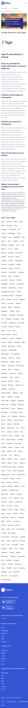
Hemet (3, 482)
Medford (9, 451)
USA (10, 8)
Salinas (3, 529)
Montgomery (12, 323)
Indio (17, 428)
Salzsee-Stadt (4, 517)
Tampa (20, 412)
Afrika (2, 639)
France (3, 689)
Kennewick (22, 416)
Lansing (11, 268)
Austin (2, 443)
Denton (11, 436)
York (23, 245)
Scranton (3, 276)
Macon (15, 568)
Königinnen (16, 560)
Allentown (15, 241)
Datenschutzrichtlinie (11, 701)
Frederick (11, 311)
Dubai (2, 664)
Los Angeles (4, 478)
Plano (22, 498)
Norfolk (19, 292)
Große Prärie (18, 502)
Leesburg (3, 381)
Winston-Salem (5, 401)
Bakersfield (16, 424)
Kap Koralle (12, 389)
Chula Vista (4, 436)
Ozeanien (3, 641)
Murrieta (3, 486)
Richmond (3, 253)
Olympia (10, 447)
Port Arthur (9, 506)
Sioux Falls (10, 257)
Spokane (22, 510)
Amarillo (3, 428)
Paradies (18, 552)
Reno (14, 451)
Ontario (9, 471)
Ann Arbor (17, 268)
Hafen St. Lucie (19, 385)
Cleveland (3, 237)
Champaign (8, 319)
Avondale (9, 432)
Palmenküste (4, 377)
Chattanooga (11, 366)
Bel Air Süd (4, 576)
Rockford (10, 327)
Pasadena (3, 510)
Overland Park (20, 284)
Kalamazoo (4, 272)
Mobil (17, 311)
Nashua (19, 264)
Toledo (19, 233)
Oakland (3, 463)
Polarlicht (9, 420)
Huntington (4, 572)
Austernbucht (16, 572)
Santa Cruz (18, 525)
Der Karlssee (12, 373)
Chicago (3, 233)
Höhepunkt (11, 358)
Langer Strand (21, 475)
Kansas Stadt (21, 323)
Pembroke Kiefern (6, 393)
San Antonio (15, 545)
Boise (16, 548)
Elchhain (3, 459)
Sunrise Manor (21, 556)
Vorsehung (20, 272)
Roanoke (20, 288)
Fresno (15, 463)
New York (3, 564)
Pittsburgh (3, 245)
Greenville (17, 342)
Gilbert (8, 541)
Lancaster (11, 280)
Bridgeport (22, 299)
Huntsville (3, 307)
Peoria (14, 331)
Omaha (3, 331)
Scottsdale (22, 537)
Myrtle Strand (19, 366)
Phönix (23, 486)
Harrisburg (11, 245)
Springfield (4, 229)
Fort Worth (4, 502)
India (2, 684)
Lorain (10, 237)
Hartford (9, 299)
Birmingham (12, 315)
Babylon (10, 307)
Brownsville (18, 443)
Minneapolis (16, 319)
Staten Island (18, 564)
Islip (10, 572)
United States (4, 673)
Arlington (17, 436)
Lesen (22, 241)
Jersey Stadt (4, 280)
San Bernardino (21, 529)
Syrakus (15, 222)
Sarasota (3, 416)
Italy (2, 675)
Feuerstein (4, 264)
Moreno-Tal (16, 482)
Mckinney (16, 498)
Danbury (3, 303)
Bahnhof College (10, 439)
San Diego (22, 541)
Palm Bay (10, 381)
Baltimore (3, 249)
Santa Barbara (12, 533)
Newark (17, 257)
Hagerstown (4, 311)
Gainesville (4, 350)
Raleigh (12, 362)
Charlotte (3, 366)
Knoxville (18, 358)
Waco (8, 545)
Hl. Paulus (4, 327)
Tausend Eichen (5, 537)
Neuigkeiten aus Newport (8, 292)
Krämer (3, 432)
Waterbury (18, 303)
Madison (11, 260)
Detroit (3, 299)
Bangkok (3, 653)
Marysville (3, 447)
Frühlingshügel (12, 350)
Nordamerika (4, 8)
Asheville (3, 342)
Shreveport (21, 404)
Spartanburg (21, 401)
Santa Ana (15, 541)
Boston (16, 225)
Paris (2, 661)
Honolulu (15, 334)
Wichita (16, 249)
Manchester (12, 264)
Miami (21, 393)
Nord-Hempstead (5, 580)
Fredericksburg (12, 288)
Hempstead (17, 307)
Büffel (20, 222)
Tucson (3, 545)
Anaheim (16, 432)
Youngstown (17, 276)
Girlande (11, 502)
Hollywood (15, 393)
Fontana (3, 471)
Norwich (15, 299)
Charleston (10, 397)
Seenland (3, 385)
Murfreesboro (4, 362)
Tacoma (9, 513)
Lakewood (16, 455)
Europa (3, 628)
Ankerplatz (4, 548)
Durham (12, 338)
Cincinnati (11, 284)
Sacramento (21, 517)
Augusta (22, 548)
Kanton (9, 241)
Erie (19, 229)
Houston (16, 506)
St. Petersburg (13, 412)
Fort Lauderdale (15, 354)
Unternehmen (4, 556)
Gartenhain (4, 490)
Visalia (8, 529)
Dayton (3, 568)
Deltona (17, 377)
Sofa (2, 319)
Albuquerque (10, 428)
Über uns (3, 701)
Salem (21, 513)
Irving (22, 436)
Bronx (2, 560)
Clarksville (3, 358)
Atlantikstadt (4, 284)
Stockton (9, 521)
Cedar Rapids (12, 229)
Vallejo (3, 521)
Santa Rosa (13, 517)
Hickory (18, 362)
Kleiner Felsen (5, 404)
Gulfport (19, 346)
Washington (4, 315)
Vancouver (15, 513)
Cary (9, 416)
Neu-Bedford (12, 272)
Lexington (17, 397)
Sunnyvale (10, 525)
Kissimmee (10, 385)
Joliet (22, 319)
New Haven (11, 303)
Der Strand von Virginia (7, 295)
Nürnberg (10, 253)
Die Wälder (20, 439)
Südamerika (4, 633)
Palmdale (12, 478)
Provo (10, 455)
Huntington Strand (13, 490)
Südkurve (17, 327)
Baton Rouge (11, 346)
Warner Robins (5, 408)
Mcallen (16, 510)
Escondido (19, 494)
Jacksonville (4, 373)
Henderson (22, 463)
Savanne (13, 408)
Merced (9, 463)
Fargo (2, 222)
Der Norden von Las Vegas (8, 467)
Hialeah (3, 397)
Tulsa (13, 529)
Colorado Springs (18, 420)
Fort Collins (4, 455)
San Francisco (16, 521)
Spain (2, 681)
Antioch (3, 424)
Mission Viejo (4, 494)
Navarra (11, 548)
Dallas (2, 439)
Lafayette (20, 373)
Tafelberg (16, 486)
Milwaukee (4, 268)
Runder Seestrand (6, 334)
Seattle (3, 513)
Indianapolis (4, 552)
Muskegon (4, 260)
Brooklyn (10, 564)
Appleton (3, 257)
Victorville (3, 533)
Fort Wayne (4, 323)
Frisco (10, 498)
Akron (23, 237)
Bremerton (14, 416)
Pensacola (16, 369)
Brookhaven (22, 568)
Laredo (10, 510)
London (3, 656)
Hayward (22, 459)
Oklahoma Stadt (5, 475)
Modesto (9, 459)
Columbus (18, 280)
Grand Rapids (18, 260)
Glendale (9, 486)
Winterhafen (4, 412)
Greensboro (4, 338)
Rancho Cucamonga (18, 471)
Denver (3, 420)
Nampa (3, 451)
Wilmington (13, 404)
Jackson (10, 369)
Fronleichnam (9, 443)
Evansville (3, 346)
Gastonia (10, 342)
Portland (16, 447)
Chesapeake (18, 295)
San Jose (3, 525)
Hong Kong (4, 650)
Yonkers (10, 276)
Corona (22, 428)
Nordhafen (4, 389)
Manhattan (9, 560)
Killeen (3, 506)
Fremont (16, 459)
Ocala (11, 377)
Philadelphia (16, 237)
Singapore (4, 659)
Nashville (9, 568)
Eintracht (9, 424)
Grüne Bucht (18, 253)
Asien (2, 636)
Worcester (9, 225)
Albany (3, 225)
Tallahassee (20, 408)
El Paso (22, 545)
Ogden (20, 451)
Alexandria (4, 288)
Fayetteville (18, 338)
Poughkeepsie (11, 233)
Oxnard (13, 475)
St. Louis (10, 249)
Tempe (3, 541)
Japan (2, 678)
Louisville (11, 552)
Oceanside (4, 498)
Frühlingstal (13, 556)
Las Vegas (20, 467)
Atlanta (23, 342)
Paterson (3, 241)
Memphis (13, 401)
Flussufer (9, 482)
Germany (3, 686)
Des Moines (20, 315)
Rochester (9, 222)
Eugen (22, 447)
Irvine (21, 432)
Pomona (18, 478)
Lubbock (12, 494)
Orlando (17, 381)
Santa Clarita (14, 537)
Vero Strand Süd (13, 576)
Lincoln (8, 331)
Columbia (3, 369)
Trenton (18, 245)
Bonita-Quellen (5, 354)
